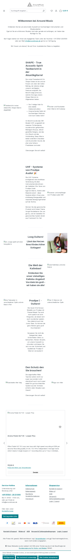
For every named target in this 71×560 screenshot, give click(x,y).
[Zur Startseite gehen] (35, 4)
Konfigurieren (9, 557)
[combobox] (26, 11)
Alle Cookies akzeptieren (48, 557)
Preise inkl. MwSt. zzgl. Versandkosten (19, 467)
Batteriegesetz (30, 491)
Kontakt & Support (55, 489)
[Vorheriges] (4, 443)
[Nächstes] (66, 443)
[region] (35, 443)
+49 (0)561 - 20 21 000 (11, 495)
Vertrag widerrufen (10, 516)
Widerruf (52, 491)
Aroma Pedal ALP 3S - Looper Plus (21, 436)
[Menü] (4, 11)
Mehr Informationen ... (9, 554)
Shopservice (54, 485)
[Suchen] (43, 11)
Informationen (31, 485)
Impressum (29, 499)
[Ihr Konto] (56, 11)
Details (35, 472)
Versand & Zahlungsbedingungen (43, 531)
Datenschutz (30, 489)
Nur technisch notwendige (26, 557)
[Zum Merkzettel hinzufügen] (60, 427)
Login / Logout (54, 501)
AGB (50, 494)
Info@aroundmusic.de (32, 41)
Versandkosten (40, 539)
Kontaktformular (7, 511)
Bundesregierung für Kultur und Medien (33, 548)
